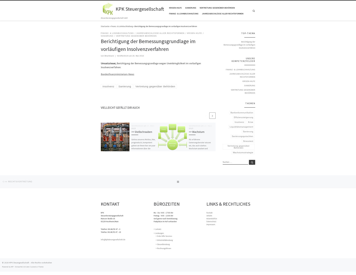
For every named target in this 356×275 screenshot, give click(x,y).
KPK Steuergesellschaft (19, 263)
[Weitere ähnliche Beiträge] (212, 115)
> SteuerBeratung (163, 244)
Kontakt (209, 213)
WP (12, 267)
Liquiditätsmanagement (241, 127)
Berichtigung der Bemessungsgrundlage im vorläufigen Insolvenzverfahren (239, 44)
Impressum (211, 224)
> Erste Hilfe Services (164, 236)
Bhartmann (109, 56)
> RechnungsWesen (163, 248)
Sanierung (249, 85)
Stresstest (248, 141)
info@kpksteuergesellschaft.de (113, 239)
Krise (250, 122)
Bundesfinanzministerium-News (117, 74)
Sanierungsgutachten (242, 136)
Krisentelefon (212, 218)
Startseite (105, 26)
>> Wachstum (196, 131)
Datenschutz (211, 221)
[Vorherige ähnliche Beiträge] (206, 115)
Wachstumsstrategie (243, 152)
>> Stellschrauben (141, 131)
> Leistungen (159, 233)
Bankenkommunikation (242, 113)
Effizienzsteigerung (243, 117)
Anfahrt (209, 216)
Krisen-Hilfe (249, 81)
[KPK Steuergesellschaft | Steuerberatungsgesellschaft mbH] (108, 8)
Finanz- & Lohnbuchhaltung (122, 26)
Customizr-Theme (37, 267)
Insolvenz (239, 122)
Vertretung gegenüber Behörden (243, 91)
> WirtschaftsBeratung (164, 240)
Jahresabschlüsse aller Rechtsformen (242, 75)
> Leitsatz (157, 229)
